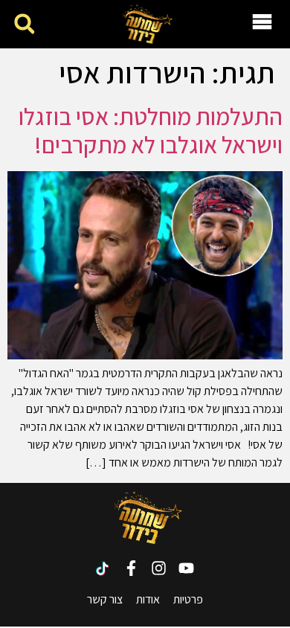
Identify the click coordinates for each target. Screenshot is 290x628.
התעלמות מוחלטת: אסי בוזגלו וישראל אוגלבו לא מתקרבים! (151, 130)
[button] (24, 24)
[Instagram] (159, 568)
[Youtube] (186, 568)
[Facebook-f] (131, 568)
